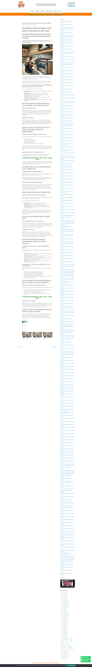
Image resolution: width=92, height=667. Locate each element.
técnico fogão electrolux (64, 656)
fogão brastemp (63, 645)
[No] (90, 665)
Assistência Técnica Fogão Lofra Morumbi (67, 324)
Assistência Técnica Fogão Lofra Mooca (67, 329)
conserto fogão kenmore (64, 628)
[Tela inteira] (73, 586)
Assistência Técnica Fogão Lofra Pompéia (67, 264)
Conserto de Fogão (25, 24)
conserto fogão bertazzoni (65, 600)
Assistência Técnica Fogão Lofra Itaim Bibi (67, 470)
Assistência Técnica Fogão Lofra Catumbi (67, 559)
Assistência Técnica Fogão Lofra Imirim (67, 481)
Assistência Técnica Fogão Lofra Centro (67, 556)
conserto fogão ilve (64, 624)
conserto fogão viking (64, 637)
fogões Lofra (38, 88)
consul (71, 639)
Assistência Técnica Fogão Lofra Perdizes (67, 272)
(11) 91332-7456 (71, 5)
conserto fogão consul (64, 604)
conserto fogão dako (64, 609)
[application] (67, 584)
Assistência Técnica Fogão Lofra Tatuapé (67, 220)
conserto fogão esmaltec (64, 615)
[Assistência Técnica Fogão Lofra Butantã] (47, 334)
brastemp (66, 593)
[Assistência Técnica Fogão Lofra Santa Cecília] (27, 334)
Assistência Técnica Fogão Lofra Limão (66, 337)
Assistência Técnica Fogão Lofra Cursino (67, 505)
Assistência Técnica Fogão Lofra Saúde (67, 234)
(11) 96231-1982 (71, 6)
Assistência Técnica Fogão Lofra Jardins (67, 352)
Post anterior (20, 346)
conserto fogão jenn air (64, 626)
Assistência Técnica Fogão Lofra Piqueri (67, 274)
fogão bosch (67, 643)
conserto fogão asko (64, 598)
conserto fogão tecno (64, 635)
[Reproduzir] (61, 586)
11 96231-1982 (58, 14)
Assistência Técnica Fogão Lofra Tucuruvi (67, 215)
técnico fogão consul (64, 652)
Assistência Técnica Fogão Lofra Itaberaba (67, 471)
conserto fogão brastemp (65, 602)
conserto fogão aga (64, 595)
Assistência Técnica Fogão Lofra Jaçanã (67, 465)
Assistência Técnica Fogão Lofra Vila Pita (67, 27)
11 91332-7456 (49, 14)
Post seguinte (54, 346)
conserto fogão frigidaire (64, 617)
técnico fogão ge (63, 658)
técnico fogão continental (65, 654)
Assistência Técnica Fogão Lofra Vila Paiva (67, 52)
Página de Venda (56, 662)
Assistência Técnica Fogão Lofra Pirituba (67, 269)
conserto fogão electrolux (65, 613)
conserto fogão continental (65, 606)
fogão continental (63, 647)
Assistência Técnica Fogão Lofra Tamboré (67, 221)
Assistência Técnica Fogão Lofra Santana (67, 241)
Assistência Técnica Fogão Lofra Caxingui (67, 557)
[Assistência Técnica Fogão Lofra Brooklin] (37, 334)
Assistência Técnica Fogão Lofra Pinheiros (67, 271)
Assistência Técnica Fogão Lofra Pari (66, 306)
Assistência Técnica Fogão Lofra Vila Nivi (67, 62)
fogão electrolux (70, 647)
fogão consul (69, 645)
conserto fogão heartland (65, 622)
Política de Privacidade (71, 665)
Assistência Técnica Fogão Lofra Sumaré (67, 229)
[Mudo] (71, 586)
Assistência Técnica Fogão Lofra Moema (67, 331)
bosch (62, 593)
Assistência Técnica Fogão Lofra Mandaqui (67, 335)
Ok (66, 665)
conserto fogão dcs (64, 611)
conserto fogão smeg (64, 633)
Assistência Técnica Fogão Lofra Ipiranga (67, 473)
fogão (62, 643)
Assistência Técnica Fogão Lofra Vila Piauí (67, 35)
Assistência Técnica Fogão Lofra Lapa (66, 351)
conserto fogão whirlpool (65, 639)
